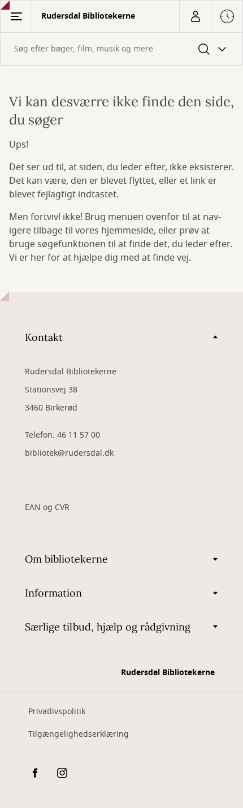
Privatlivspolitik (56, 712)
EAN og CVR (47, 507)
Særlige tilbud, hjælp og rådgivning (107, 626)
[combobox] (121, 49)
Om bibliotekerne (66, 558)
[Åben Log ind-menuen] (195, 16)
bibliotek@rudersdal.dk (69, 453)
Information (53, 592)
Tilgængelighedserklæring (78, 734)
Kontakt (44, 337)
